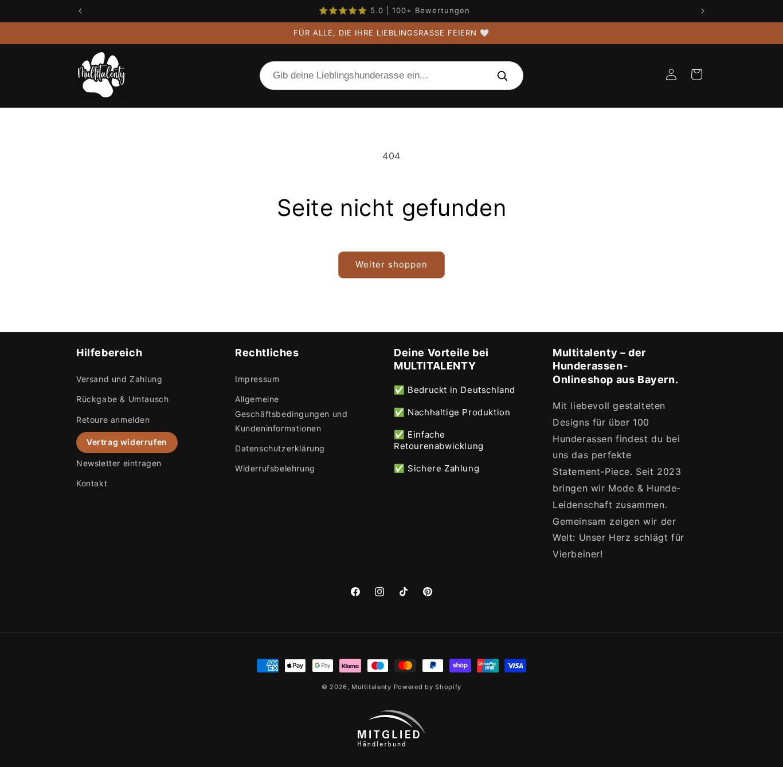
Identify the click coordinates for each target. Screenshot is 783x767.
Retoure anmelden (113, 419)
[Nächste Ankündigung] (702, 11)
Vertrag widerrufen (127, 442)
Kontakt (91, 483)
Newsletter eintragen (119, 463)
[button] (696, 74)
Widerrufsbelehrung (275, 468)
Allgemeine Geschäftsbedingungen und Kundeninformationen (291, 413)
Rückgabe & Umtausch (122, 399)
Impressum (257, 379)
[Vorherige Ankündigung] (80, 11)
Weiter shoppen (391, 264)
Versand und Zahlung (119, 379)
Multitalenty (371, 687)
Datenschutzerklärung (280, 448)
